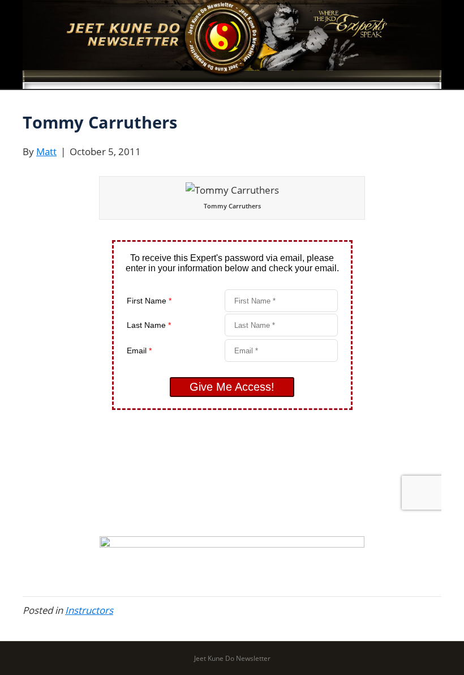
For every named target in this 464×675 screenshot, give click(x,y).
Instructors (89, 610)
